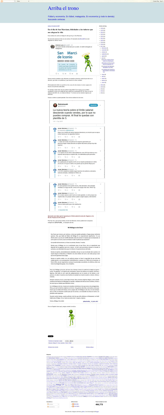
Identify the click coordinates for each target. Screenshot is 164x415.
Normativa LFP (97, 386)
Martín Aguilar (52, 386)
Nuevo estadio (112, 386)
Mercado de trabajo (59, 386)
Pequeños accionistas (103, 387)
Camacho (70, 361)
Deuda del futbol (69, 368)
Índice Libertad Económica (93, 377)
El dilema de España (108, 371)
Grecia (48, 377)
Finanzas (93, 374)
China (116, 361)
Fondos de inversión (109, 374)
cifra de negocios (57, 362)
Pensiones (89, 387)
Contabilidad (58, 365)
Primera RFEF (62, 390)
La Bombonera (113, 381)
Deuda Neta (93, 368)
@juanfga (76, 404)
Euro (116, 372)
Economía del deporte (87, 369)
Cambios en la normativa (77, 361)
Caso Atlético (96, 361)
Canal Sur (85, 361)
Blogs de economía (96, 359)
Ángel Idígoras (54, 359)
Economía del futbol (97, 370)
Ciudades (63, 362)
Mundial (69, 386)
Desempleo (60, 368)
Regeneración (91, 392)
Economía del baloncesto (65, 369)
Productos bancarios (90, 390)
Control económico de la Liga (84, 365)
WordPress (61, 397)
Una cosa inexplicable (78, 396)
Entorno (59, 372)
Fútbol (65, 375)
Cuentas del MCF (80, 366)
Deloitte (115, 366)
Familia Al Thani (56, 374)
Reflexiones (85, 392)
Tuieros (66, 343)
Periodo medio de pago (112, 387)
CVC (86, 366)
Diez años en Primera (113, 368)
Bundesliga (59, 361)
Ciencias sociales (50, 362)
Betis (85, 359)
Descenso (56, 368)
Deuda (64, 368)
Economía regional (54, 371)
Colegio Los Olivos (85, 362)
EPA (72, 372)
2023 (102, 34)
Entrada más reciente (53, 347)
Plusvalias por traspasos (69, 389)
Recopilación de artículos (78, 392)
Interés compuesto (80, 380)
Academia (89, 356)
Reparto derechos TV (112, 392)
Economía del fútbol (107, 370)
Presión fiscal (108, 389)
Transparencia (56, 396)
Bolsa (102, 359)
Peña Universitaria (95, 387)
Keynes (108, 381)
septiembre (104, 54)
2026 (102, 28)
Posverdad (88, 389)
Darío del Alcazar (103, 366)
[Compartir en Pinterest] (72, 341)
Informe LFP (76, 378)
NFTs (93, 386)
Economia (52, 369)
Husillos (74, 377)
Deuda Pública (105, 368)
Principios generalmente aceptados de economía (75, 390)
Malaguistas (92, 385)
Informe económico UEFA (68, 378)
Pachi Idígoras (66, 387)
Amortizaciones (86, 358)
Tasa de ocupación (81, 395)
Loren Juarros (114, 382)
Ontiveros (51, 387)
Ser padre (95, 393)
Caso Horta (101, 361)
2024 (102, 32)
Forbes (53, 375)
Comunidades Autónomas (62, 363)
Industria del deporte (103, 377)
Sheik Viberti (111, 393)
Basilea (81, 359)
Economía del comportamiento (77, 369)
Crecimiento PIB (97, 365)
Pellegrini (82, 387)
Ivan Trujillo (87, 380)
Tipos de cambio (105, 395)
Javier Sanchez (108, 380)
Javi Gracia (97, 380)
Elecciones (115, 371)
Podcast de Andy (82, 389)
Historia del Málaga (68, 377)
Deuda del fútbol (77, 368)
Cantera (88, 361)
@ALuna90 (82, 39)
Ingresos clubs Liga (107, 378)
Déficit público (111, 366)
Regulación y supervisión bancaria (101, 392)
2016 (102, 85)
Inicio (72, 347)
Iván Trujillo (92, 380)
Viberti (54, 397)
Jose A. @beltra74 (59, 381)
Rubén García (66, 393)
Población (76, 389)
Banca (72, 359)
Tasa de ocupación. (89, 395)
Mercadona (65, 386)
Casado (92, 361)
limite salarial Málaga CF (89, 382)
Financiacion (76, 374)
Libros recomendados (78, 383)
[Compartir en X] (69, 341)
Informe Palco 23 (82, 378)
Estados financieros (97, 372)
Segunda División (82, 393)
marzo (103, 78)
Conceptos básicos (72, 363)
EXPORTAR (50, 374)
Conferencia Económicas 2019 (105, 363)
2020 (102, 40)
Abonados (84, 356)
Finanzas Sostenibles (100, 374)
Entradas (51, 404)
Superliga (75, 395)
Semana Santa (90, 393)
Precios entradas (94, 389)
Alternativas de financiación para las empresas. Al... (108, 63)
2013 (102, 91)
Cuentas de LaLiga (63, 366)
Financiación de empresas (85, 374)
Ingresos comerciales (54, 380)
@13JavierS (49, 356)
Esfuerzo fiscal (76, 372)
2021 (102, 38)
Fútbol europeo (70, 375)
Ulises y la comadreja (69, 396)
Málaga (54, 384)
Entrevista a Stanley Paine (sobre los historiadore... (108, 60)
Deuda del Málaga (86, 368)
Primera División (54, 390)
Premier (99, 389)
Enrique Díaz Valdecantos (52, 372)
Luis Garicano (49, 384)
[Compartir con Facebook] (71, 341)
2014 (102, 89)
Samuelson (76, 393)
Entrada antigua (90, 347)
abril (103, 76)
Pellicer (85, 387)
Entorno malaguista (66, 372)
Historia (62, 377)
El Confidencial (101, 371)
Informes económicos (91, 378)
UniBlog (85, 396)
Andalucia (115, 358)
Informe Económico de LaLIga (56, 378)
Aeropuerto (61, 358)
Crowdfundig (111, 365)
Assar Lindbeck (67, 359)
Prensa (103, 389)
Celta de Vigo (107, 361)
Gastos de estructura (77, 375)
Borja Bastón (106, 359)
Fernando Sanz (70, 374)
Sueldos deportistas (69, 395)
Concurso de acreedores (92, 363)
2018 (102, 44)
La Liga (50, 382)
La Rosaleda (61, 383)
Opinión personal (59, 387)
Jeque (113, 380)
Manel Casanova (99, 385)
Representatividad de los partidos (53, 393)
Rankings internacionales (108, 390)
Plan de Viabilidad (60, 389)
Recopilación (69, 392)
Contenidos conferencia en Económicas (69, 365)
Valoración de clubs (99, 396)
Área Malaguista (60, 359)
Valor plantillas (92, 396)
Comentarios (52, 406)
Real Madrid (64, 392)
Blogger (97, 411)
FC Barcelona (63, 374)
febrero (103, 80)
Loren (110, 382)
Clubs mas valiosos (77, 362)
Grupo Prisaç (52, 377)
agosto (103, 56)
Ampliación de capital (94, 358)
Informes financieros (99, 378)
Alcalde (69, 358)
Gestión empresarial (99, 375)
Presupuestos (114, 389)
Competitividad (54, 363)
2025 (102, 30)
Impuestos (83, 377)
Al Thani (65, 358)
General (92, 375)
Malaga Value (67, 384)
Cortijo (92, 365)
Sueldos (62, 395)
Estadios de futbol (88, 372)
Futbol (61, 375)
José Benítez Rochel (67, 381)
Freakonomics (57, 375)
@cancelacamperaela (56, 356)
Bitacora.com (89, 359)
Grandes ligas (114, 375)
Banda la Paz (76, 359)
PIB (47, 389)
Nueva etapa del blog (104, 386)
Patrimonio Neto (76, 387)
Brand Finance (112, 359)
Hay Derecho (57, 377)
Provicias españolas (99, 390)
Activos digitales (95, 356)
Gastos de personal (86, 375)
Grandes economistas (107, 375)
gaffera (83, 411)
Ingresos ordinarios (72, 380)
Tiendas (100, 395)
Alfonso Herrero (74, 358)
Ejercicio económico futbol (92, 371)
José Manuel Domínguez (76, 381)
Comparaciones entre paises (105, 362)
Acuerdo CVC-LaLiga (104, 356)
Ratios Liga (58, 392)
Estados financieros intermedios (108, 372)
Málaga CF (55, 343)
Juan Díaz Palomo (93, 381)
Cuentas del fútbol (71, 366)
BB (83, 359)
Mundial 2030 (74, 386)
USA (88, 396)
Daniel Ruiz (98, 366)
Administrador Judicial (54, 358)
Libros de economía (69, 382)
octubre (104, 52)
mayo (103, 74)
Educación (61, 371)
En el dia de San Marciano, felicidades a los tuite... (108, 67)
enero (103, 82)
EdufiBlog (74, 371)
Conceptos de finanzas (82, 363)
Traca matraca (49, 396)
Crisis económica (104, 365)
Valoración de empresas (108, 396)
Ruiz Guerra (71, 393)
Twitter (70, 343)
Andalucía (49, 359)
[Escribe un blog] (67, 341)
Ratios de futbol (52, 392)
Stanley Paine (58, 395)
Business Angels (65, 361)
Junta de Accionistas (102, 381)
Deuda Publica (99, 368)
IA (76, 377)
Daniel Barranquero (91, 366)
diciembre (104, 48)
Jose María (76, 406)
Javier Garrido (102, 380)
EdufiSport (84, 371)
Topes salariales (61, 343)
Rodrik (61, 393)
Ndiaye (78, 386)
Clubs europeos (69, 362)
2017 (102, 46)
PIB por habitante (52, 389)
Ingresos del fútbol (63, 380)
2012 (102, 93)
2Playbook (73, 356)
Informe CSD (111, 377)
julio (103, 58)
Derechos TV (50, 368)
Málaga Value (73, 385)
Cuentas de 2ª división (54, 366)
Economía (57, 370)
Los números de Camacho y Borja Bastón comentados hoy (108, 71)
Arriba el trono (63, 7)
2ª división (69, 356)
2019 (102, 42)
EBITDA (48, 369)
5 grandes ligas (79, 356)
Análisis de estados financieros (106, 358)
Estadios (82, 372)
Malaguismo (79, 384)
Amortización (80, 358)
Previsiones (49, 390)
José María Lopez (85, 381)
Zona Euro (66, 397)
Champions (112, 361)
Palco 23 (71, 387)
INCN (87, 377)
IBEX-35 (79, 377)
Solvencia (53, 395)
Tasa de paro (95, 395)
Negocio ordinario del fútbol (85, 386)
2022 (102, 36)
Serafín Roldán (100, 393)
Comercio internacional (94, 362)
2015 (102, 87)
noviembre (104, 50)
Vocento (57, 397)
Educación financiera (67, 371)
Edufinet (79, 371)
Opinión (54, 387)
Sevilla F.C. (106, 393)
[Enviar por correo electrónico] (66, 341)
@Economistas (63, 356)
